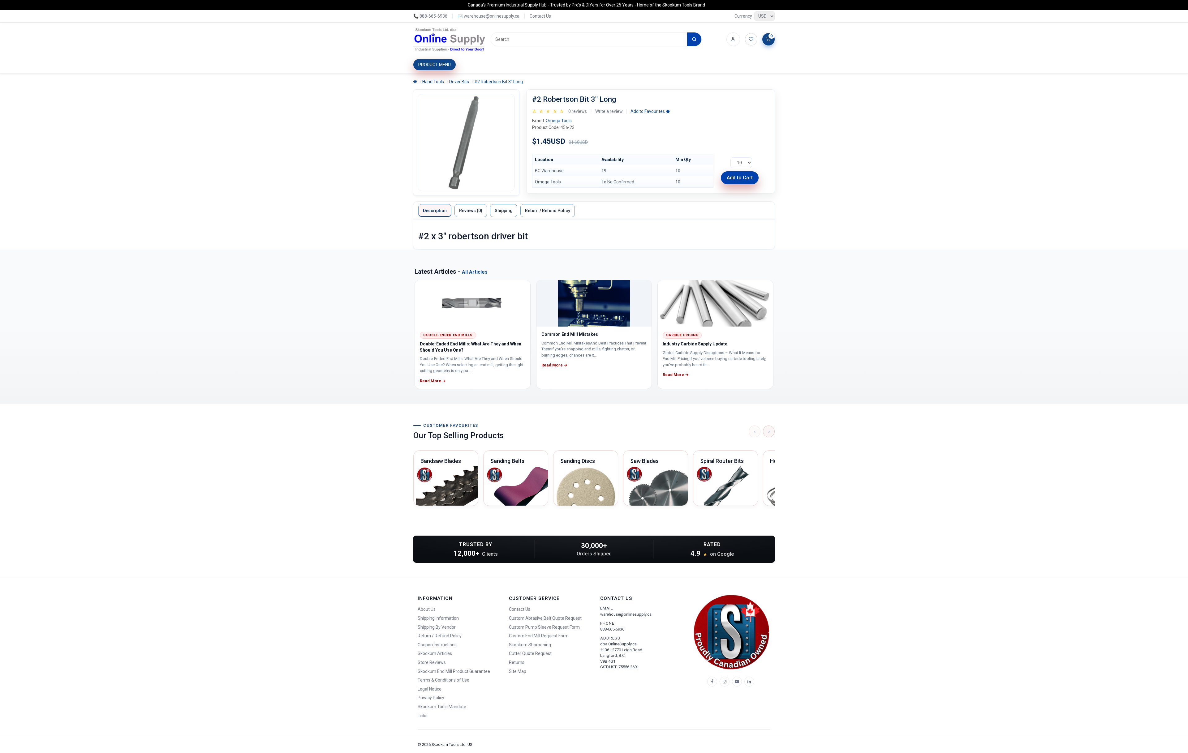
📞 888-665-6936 (430, 16)
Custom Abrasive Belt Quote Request (545, 618)
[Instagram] (725, 682)
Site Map (517, 671)
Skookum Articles (435, 653)
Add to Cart (740, 178)
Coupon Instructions (437, 644)
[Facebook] (712, 682)
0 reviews (577, 111)
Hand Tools (433, 81)
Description (435, 210)
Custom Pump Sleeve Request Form (544, 627)
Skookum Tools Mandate (442, 706)
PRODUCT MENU (434, 64)
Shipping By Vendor (437, 627)
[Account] (733, 39)
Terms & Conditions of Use (443, 680)
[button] (650, 111)
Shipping (504, 210)
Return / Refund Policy (547, 210)
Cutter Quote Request (530, 653)
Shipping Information (438, 618)
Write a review (609, 111)
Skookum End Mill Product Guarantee (454, 671)
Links (423, 715)
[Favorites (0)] (751, 39)
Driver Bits (459, 81)
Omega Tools (559, 120)
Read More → (433, 381)
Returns (516, 662)
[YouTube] (737, 682)
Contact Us (540, 16)
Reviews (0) (470, 210)
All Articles (475, 272)
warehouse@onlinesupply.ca (626, 614)
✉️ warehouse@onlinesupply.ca (488, 16)
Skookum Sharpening (530, 644)
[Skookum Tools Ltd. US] (449, 39)
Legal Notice (429, 689)
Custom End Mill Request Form (539, 635)
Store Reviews (432, 662)
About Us (427, 609)
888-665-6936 (612, 629)
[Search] (694, 39)
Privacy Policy (431, 697)
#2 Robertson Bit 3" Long (498, 81)
